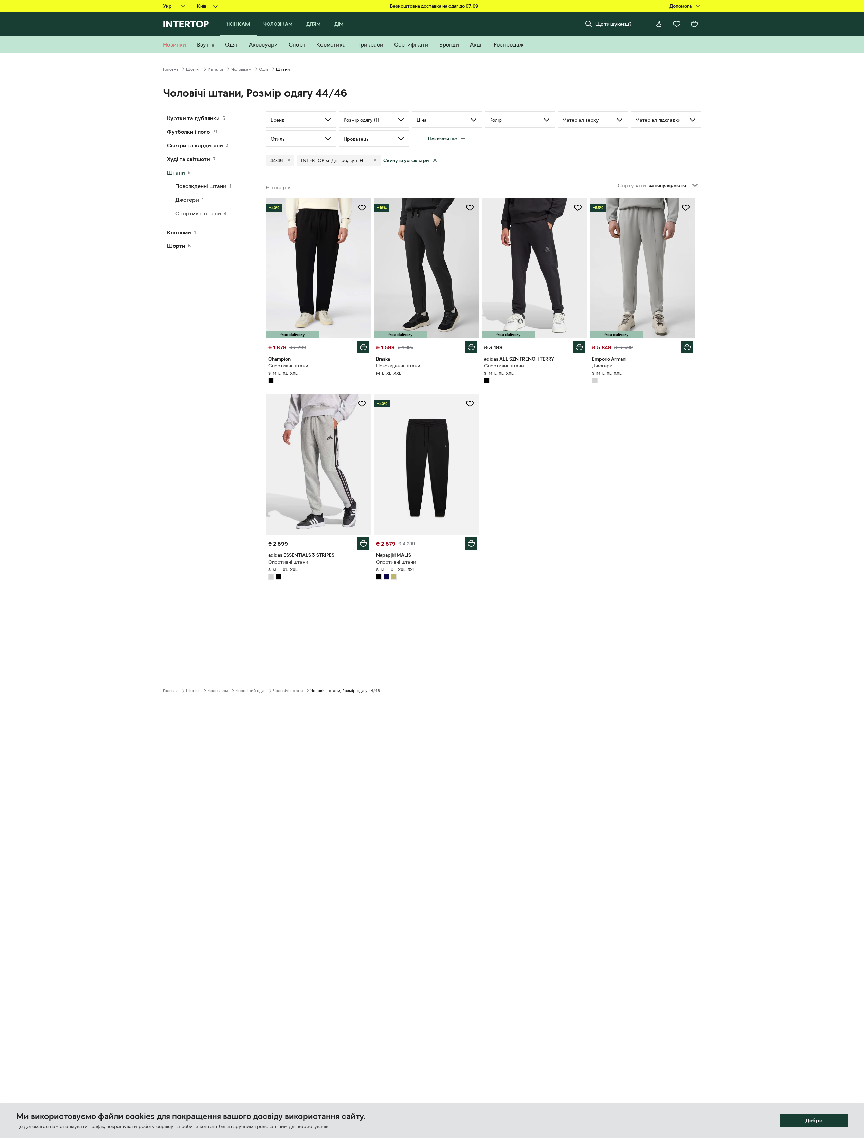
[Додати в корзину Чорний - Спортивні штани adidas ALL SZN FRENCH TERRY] (579, 347)
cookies (140, 1116)
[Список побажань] (676, 24)
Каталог (216, 69)
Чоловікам (241, 69)
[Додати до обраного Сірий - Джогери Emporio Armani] (686, 208)
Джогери (187, 199)
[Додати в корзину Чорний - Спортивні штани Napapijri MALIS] (471, 543)
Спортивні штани (198, 213)
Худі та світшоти (188, 159)
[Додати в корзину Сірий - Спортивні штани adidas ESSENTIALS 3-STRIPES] (363, 543)
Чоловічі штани (288, 691)
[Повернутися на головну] (186, 24)
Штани (176, 172)
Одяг (264, 69)
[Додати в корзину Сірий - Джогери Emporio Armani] (687, 347)
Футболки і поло (188, 131)
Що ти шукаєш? (613, 24)
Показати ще (442, 138)
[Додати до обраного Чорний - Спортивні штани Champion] (362, 208)
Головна (171, 69)
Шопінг (193, 69)
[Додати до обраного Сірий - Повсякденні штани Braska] (470, 208)
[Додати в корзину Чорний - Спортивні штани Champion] (363, 347)
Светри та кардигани (195, 145)
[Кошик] (694, 24)
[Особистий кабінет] (659, 24)
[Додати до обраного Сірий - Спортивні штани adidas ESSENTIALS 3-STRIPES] (362, 403)
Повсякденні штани (200, 186)
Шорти (176, 246)
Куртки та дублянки (193, 118)
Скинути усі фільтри (406, 160)
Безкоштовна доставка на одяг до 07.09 (434, 6)
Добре (813, 1120)
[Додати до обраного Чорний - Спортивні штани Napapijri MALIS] (470, 403)
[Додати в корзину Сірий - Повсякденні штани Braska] (471, 347)
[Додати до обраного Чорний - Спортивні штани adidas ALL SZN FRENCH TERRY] (578, 208)
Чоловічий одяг (250, 691)
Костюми (179, 232)
